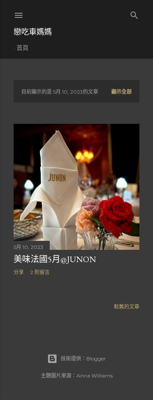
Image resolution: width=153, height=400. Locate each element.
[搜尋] (134, 13)
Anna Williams (94, 375)
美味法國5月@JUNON (55, 259)
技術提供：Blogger (83, 358)
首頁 (22, 47)
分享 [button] (19, 272)
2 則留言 (40, 272)
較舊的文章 (126, 306)
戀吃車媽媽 (33, 32)
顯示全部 (121, 92)
